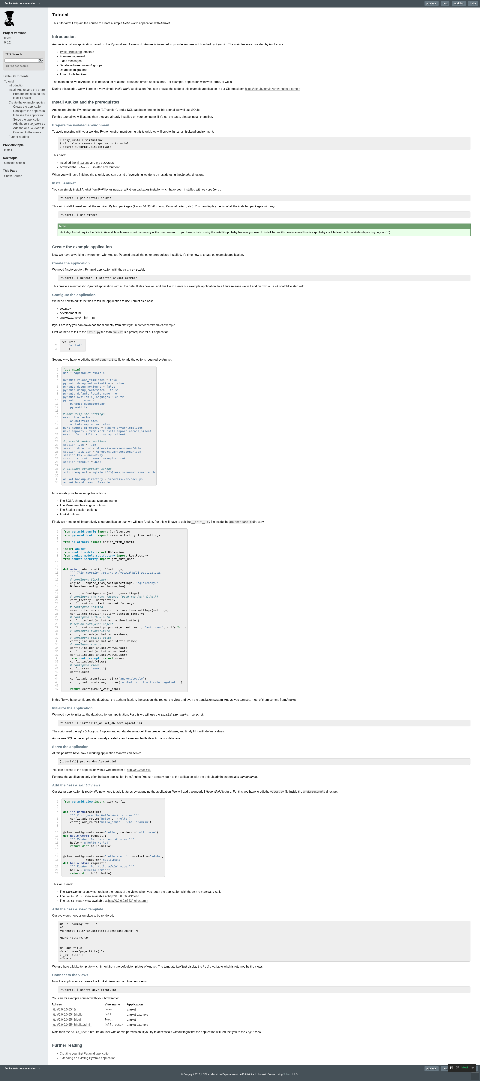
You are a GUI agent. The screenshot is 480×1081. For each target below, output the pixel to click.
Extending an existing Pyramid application (88, 1058)
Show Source (13, 176)
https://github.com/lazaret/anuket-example (272, 88)
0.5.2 (7, 42)
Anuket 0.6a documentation (20, 3)
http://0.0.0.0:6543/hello (123, 896)
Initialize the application (28, 115)
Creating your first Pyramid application (85, 1053)
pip (98, 162)
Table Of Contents (15, 76)
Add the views (32, 123)
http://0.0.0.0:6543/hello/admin (128, 900)
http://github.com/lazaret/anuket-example (148, 325)
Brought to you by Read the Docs (475, 1076)
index (473, 3)
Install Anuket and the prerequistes (31, 89)
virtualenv (82, 162)
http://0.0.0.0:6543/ (139, 769)
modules (459, 3)
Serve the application (27, 119)
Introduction (16, 85)
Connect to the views (27, 132)
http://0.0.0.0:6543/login (67, 1019)
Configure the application (29, 111)
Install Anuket (22, 98)
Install (8, 150)
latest (7, 38)
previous (431, 3)
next (445, 3)
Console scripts (14, 162)
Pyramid (116, 44)
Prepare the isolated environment (35, 93)
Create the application (27, 106)
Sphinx (287, 1074)
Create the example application (29, 102)
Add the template (33, 128)
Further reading (19, 136)
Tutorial (9, 81)
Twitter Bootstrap (71, 51)
